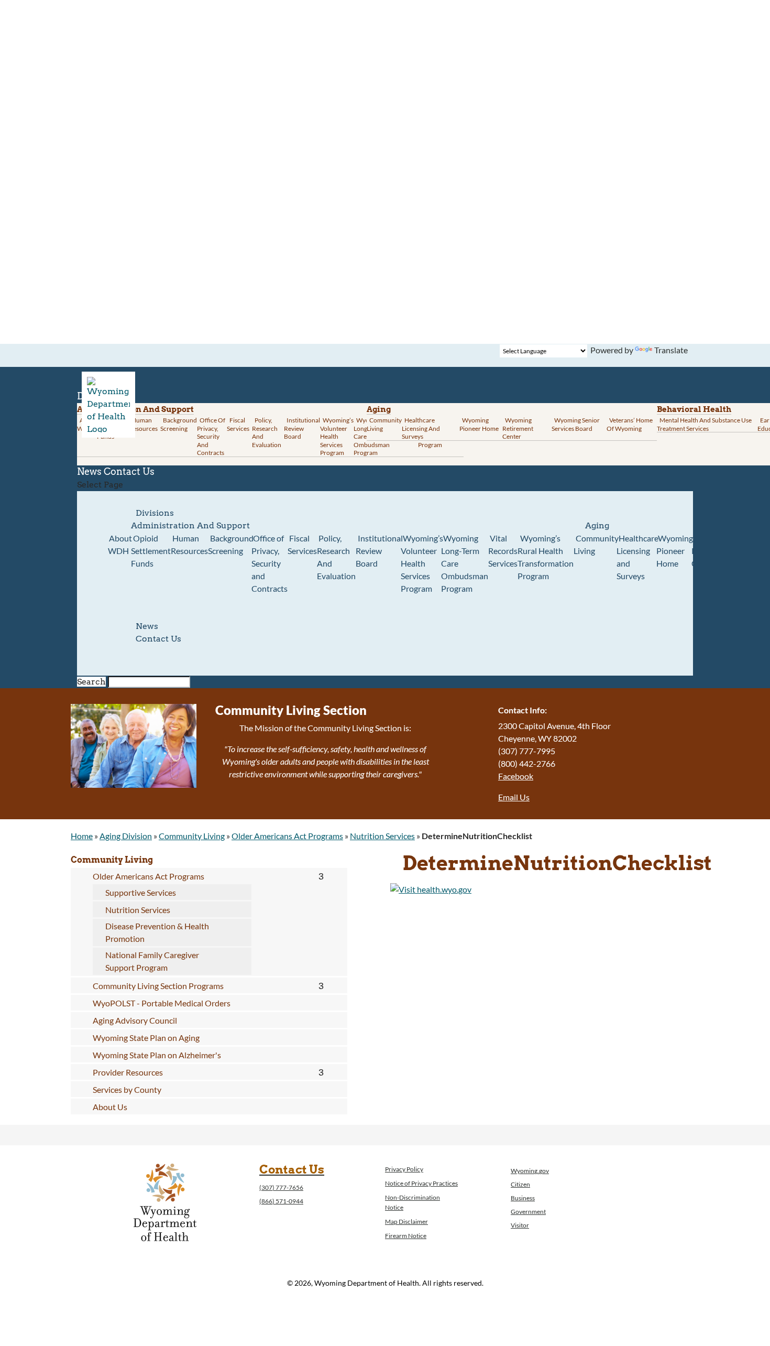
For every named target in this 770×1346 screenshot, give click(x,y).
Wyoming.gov (530, 1171)
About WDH (120, 544)
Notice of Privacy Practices (421, 1183)
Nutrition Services (382, 836)
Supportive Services (140, 892)
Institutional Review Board (302, 428)
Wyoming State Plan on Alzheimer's (157, 1055)
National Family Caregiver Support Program (152, 961)
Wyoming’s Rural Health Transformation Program (546, 557)
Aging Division (126, 836)
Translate (671, 350)
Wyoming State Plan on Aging (146, 1038)
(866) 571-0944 (281, 1201)
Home (82, 836)
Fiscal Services (238, 424)
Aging (379, 409)
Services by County (127, 1089)
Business (523, 1198)
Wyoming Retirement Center (517, 428)
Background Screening (178, 424)
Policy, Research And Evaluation (266, 432)
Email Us (514, 797)
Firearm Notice (405, 1236)
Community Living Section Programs (158, 986)
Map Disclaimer (406, 1221)
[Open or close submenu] (320, 876)
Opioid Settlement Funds (151, 550)
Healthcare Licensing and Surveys (421, 428)
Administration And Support (190, 525)
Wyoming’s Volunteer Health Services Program (337, 436)
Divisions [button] (155, 513)
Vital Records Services (503, 550)
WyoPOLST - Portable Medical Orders (161, 1003)
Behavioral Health (694, 409)
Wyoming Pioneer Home (479, 424)
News (147, 626)
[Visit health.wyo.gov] (430, 889)
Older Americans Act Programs (287, 836)
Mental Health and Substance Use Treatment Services (704, 424)
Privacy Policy (404, 1169)
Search (91, 682)
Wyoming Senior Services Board (576, 424)
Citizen (520, 1184)
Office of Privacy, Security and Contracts (211, 436)
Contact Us (129, 471)
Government (528, 1211)
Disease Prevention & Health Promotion (157, 932)
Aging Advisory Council (135, 1020)
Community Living (384, 424)
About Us (110, 1107)
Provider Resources (128, 1072)
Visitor (520, 1225)
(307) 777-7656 (281, 1187)
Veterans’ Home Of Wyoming (630, 424)
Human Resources (143, 424)
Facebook (515, 776)
